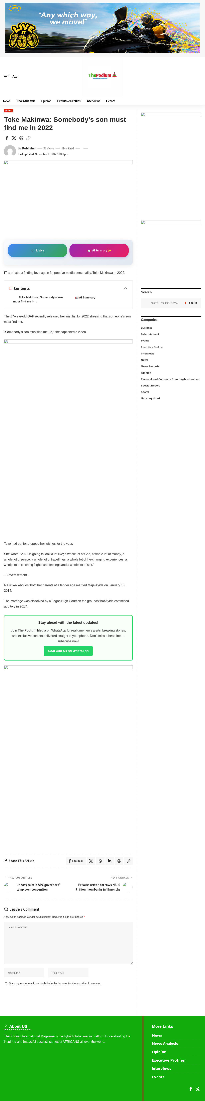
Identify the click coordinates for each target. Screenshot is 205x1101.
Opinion (170, 372)
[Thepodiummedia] (102, 77)
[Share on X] (14, 138)
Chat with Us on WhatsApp (68, 651)
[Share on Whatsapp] (100, 861)
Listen (37, 250)
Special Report (169, 385)
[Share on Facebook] (7, 138)
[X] (197, 1089)
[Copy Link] (28, 138)
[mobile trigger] (7, 76)
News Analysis (170, 366)
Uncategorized (170, 398)
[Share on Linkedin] (110, 861)
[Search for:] (166, 303)
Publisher (29, 148)
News (8, 111)
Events (170, 340)
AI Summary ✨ (99, 250)
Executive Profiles (170, 347)
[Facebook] (190, 1089)
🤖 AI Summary (85, 297)
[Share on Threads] (21, 138)
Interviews (170, 353)
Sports (170, 391)
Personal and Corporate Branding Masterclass (170, 379)
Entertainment (170, 334)
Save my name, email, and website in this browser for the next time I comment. (55, 983)
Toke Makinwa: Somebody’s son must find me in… (38, 299)
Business (170, 327)
